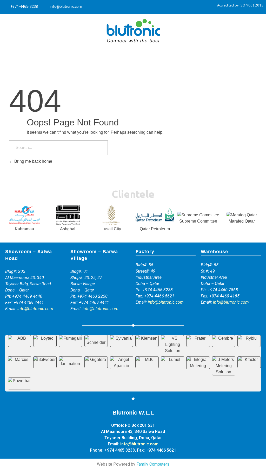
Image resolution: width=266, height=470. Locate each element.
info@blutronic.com (35, 308)
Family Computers (152, 464)
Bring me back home (32, 161)
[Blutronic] (133, 31)
